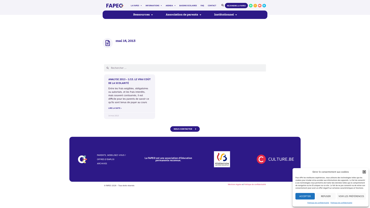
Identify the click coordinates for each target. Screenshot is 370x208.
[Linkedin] (264, 5)
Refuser (326, 196)
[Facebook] (250, 5)
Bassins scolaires (188, 6)
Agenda (169, 6)
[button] (364, 171)
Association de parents (182, 14)
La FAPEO (135, 6)
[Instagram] (255, 5)
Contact (212, 6)
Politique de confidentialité (318, 203)
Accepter (305, 196)
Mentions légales (235, 184)
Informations (152, 6)
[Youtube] (259, 5)
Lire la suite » (115, 108)
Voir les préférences (351, 196)
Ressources (141, 14)
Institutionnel (224, 14)
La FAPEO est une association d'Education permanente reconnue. (168, 159)
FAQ (202, 6)
